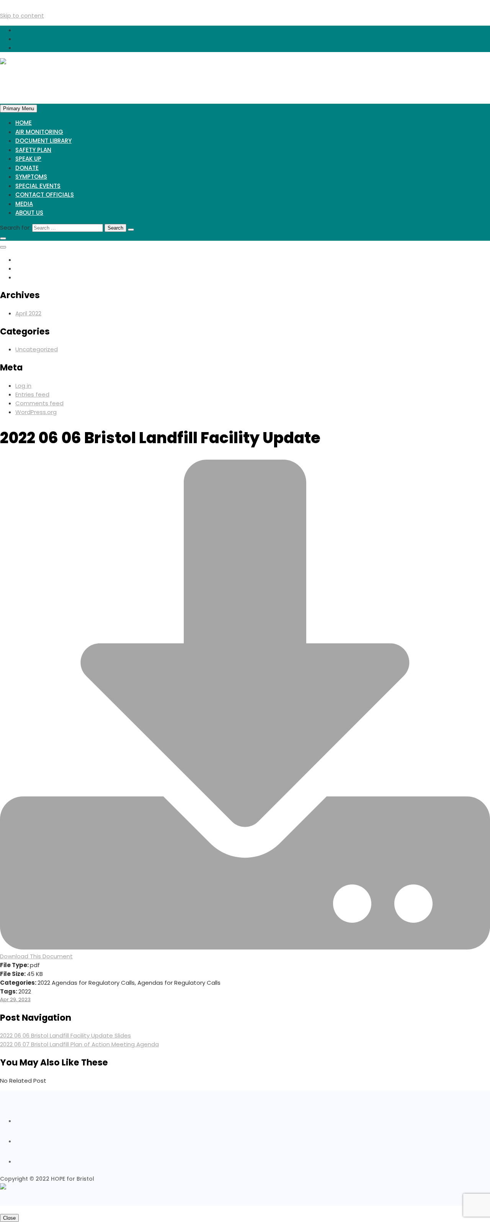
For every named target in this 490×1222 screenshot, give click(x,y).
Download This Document (36, 956)
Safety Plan (33, 150)
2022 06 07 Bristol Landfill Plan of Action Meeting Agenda (79, 1044)
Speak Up (28, 159)
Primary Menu (18, 108)
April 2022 (28, 313)
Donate (27, 168)
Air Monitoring (39, 132)
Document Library (43, 141)
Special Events (37, 186)
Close (9, 1218)
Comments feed (39, 403)
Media (24, 204)
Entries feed (32, 394)
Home (23, 123)
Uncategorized (36, 349)
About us (29, 213)
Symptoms (31, 177)
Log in (23, 386)
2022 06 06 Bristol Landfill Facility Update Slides (65, 1035)
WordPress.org (36, 412)
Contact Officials (44, 195)
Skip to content (22, 15)
